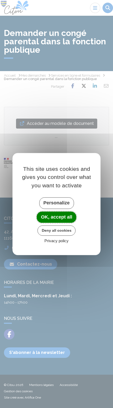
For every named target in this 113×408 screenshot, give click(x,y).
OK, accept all (56, 217)
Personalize (56, 202)
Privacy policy (56, 241)
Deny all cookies (56, 230)
